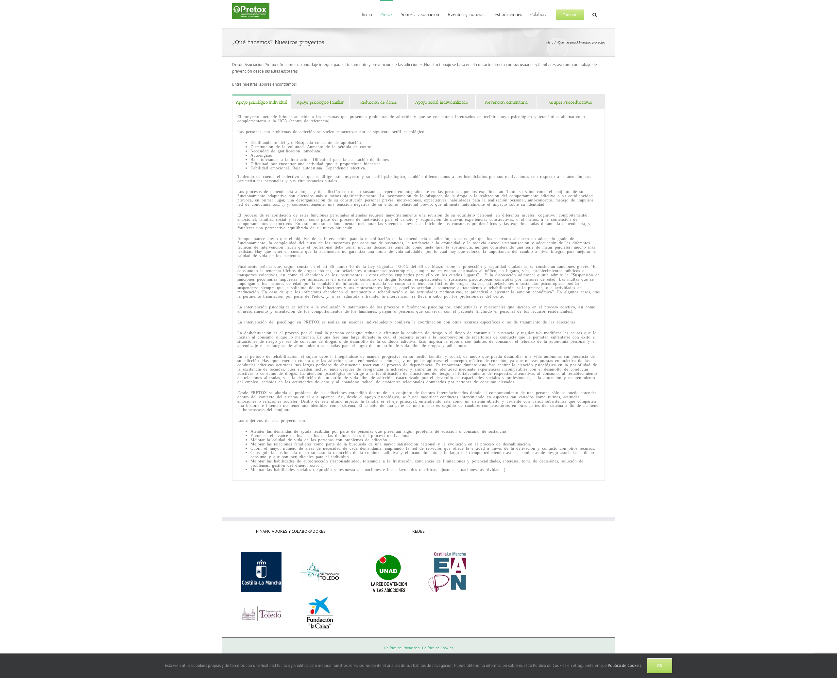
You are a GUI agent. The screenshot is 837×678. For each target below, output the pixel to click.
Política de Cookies (437, 647)
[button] (594, 14)
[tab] (261, 102)
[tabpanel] (418, 295)
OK (659, 666)
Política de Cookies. (625, 665)
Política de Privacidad (401, 647)
